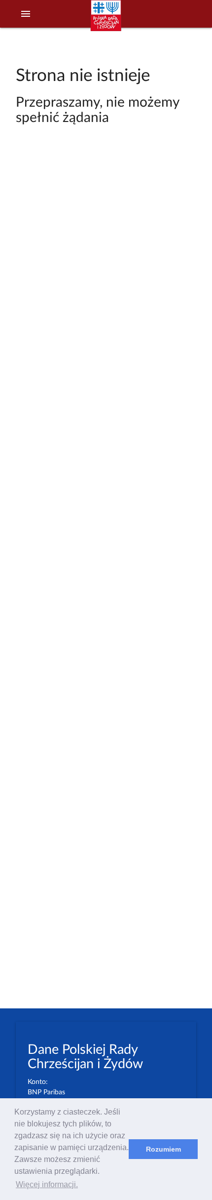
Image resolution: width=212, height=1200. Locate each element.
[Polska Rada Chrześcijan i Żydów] (106, 20)
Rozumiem (163, 1149)
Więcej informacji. (47, 1184)
